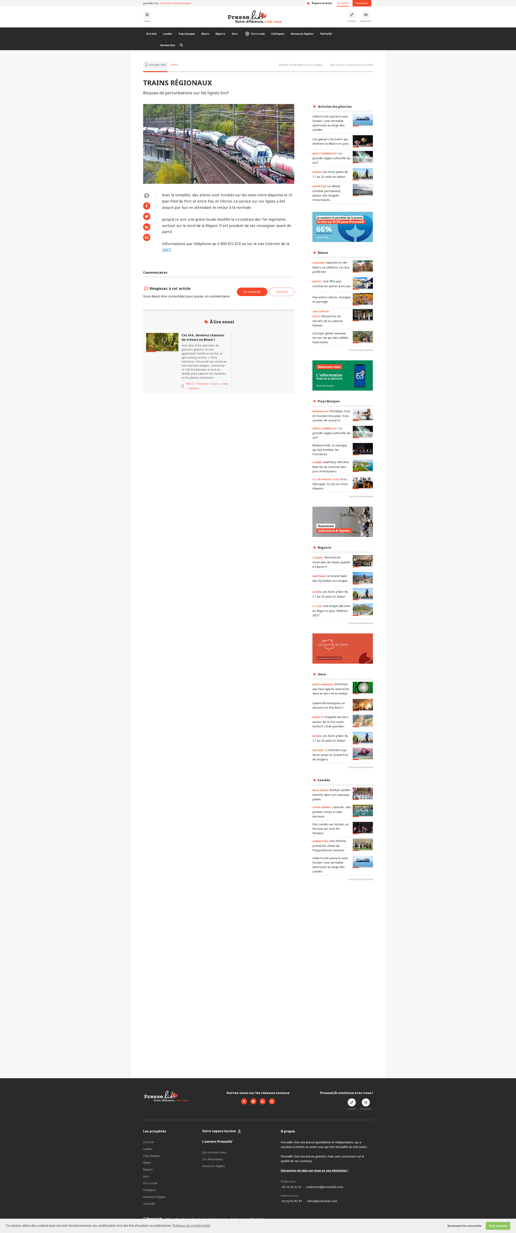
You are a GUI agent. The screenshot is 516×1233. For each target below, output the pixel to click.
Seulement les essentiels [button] (464, 1225)
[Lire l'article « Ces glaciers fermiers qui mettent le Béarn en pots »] (363, 141)
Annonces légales (302, 33)
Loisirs (215, 383)
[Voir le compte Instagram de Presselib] (272, 1101)
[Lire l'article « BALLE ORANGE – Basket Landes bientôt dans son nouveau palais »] (363, 794)
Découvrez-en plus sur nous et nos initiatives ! (314, 1170)
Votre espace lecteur (219, 1131)
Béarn (205, 33)
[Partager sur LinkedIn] (146, 227)
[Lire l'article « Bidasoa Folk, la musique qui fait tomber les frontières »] (363, 449)
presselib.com (150, 3)
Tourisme (202, 383)
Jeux (225, 383)
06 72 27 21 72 (291, 1187)
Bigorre (220, 33)
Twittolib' (326, 33)
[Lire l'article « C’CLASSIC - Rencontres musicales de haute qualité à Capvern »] (363, 561)
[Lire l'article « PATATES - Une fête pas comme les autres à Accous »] (363, 283)
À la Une (151, 33)
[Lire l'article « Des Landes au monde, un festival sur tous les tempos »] (363, 828)
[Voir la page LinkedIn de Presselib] (263, 1101)
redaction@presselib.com (324, 1187)
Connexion (362, 3)
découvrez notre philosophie (175, 3)
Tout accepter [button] (498, 1225)
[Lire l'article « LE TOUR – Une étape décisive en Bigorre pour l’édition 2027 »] (363, 610)
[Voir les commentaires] (146, 195)
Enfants (194, 388)
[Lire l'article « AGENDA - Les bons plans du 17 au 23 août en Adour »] (363, 174)
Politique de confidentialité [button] (191, 1225)
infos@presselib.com (322, 1201)
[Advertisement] (342, 950)
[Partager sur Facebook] (146, 206)
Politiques (277, 33)
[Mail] (146, 237)
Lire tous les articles (361, 350)
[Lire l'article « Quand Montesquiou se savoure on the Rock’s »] (363, 705)
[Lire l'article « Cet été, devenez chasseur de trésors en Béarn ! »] (162, 342)
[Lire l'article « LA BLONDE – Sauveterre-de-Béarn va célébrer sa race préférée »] (363, 266)
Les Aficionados (212, 1159)
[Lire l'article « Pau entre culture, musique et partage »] (363, 299)
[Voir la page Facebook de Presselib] (244, 1101)
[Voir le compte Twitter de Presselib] (253, 1101)
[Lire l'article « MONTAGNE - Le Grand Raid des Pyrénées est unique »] (363, 578)
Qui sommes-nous (214, 1152)
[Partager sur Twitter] (146, 216)
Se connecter (252, 292)
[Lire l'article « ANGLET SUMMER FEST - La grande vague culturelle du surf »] (363, 157)
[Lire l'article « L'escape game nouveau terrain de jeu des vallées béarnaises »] (363, 337)
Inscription (343, 3)
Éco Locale (258, 33)
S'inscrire (497, 1210)
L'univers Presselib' (217, 1141)
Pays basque (187, 33)
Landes (167, 33)
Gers (235, 33)
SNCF (166, 249)
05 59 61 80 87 (292, 1201)
